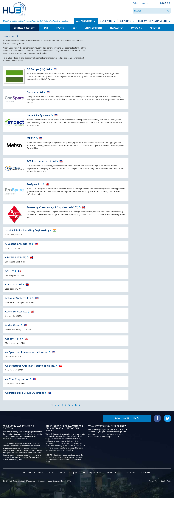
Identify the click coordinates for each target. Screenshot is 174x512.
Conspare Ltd (35, 92)
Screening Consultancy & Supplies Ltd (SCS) (52, 207)
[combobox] (154, 10)
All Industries (84, 20)
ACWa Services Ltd (16, 311)
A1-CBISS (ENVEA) (15, 257)
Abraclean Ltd (13, 284)
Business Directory (24, 27)
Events (60, 27)
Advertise (155, 27)
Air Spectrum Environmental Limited (26, 352)
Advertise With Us (125, 418)
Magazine (136, 27)
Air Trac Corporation (17, 379)
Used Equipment (93, 27)
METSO (31, 138)
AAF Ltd (9, 271)
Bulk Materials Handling (152, 20)
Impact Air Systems (39, 115)
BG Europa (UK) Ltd (38, 69)
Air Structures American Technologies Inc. (30, 365)
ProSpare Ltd (34, 184)
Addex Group (12, 325)
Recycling (125, 20)
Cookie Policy (166, 481)
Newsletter (116, 27)
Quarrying (106, 20)
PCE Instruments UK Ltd (41, 161)
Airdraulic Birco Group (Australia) (24, 392)
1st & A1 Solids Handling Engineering (27, 230)
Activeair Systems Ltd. (18, 298)
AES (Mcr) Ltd (13, 338)
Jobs (74, 27)
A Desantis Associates (18, 243)
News (45, 27)
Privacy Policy (154, 481)
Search (138, 10)
